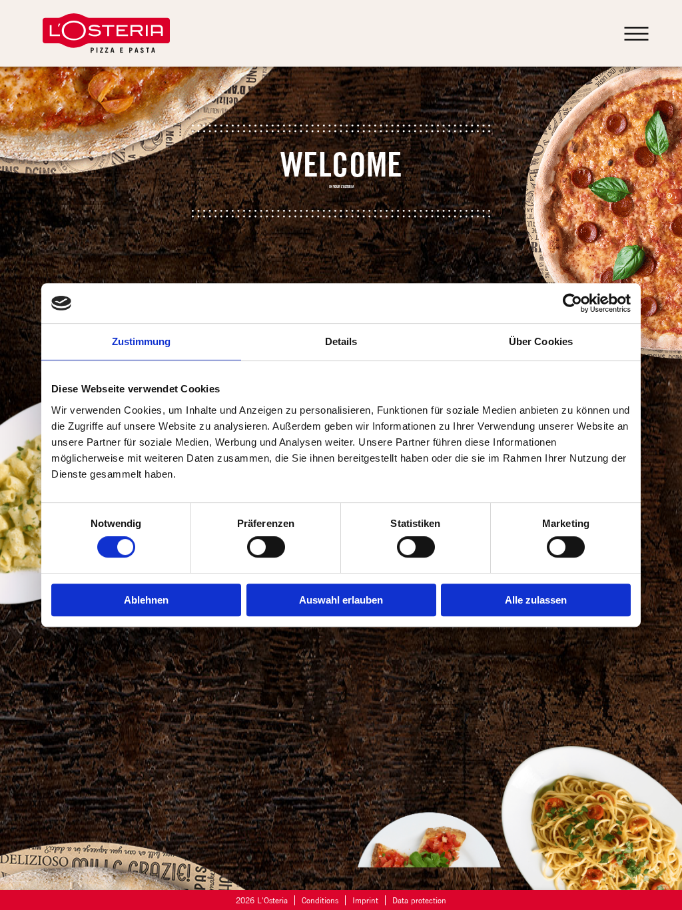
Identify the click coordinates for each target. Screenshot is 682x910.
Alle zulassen (536, 600)
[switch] (266, 547)
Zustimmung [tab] (141, 341)
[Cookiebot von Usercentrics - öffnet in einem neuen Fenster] (572, 303)
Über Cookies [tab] (541, 341)
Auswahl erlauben (341, 600)
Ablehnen (146, 600)
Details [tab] (341, 341)
